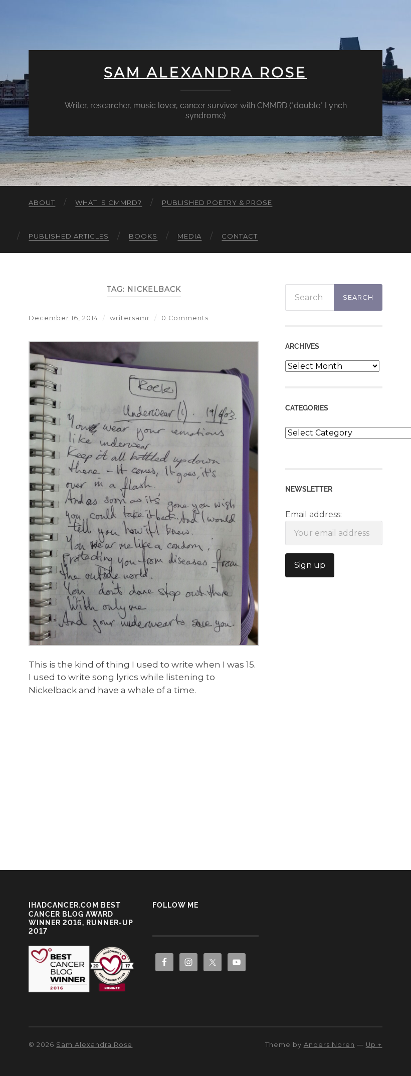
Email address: (313, 514)
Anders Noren (329, 1044)
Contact (240, 236)
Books (143, 236)
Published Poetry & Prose (217, 202)
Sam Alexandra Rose (205, 72)
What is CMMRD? (108, 202)
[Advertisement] (144, 769)
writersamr (130, 318)
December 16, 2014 (63, 318)
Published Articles (69, 236)
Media (189, 236)
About (42, 202)
